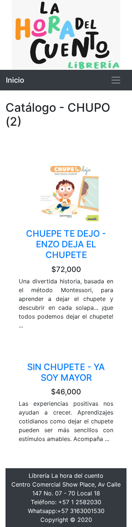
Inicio (15, 80)
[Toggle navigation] (116, 80)
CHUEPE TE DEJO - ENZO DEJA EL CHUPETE (66, 244)
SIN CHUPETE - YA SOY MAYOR (66, 372)
